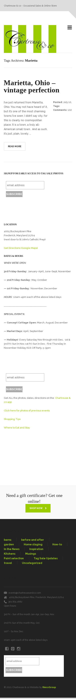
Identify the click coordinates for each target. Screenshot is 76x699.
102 (70, 110)
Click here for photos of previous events (27, 410)
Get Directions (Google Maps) (21, 248)
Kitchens (9, 553)
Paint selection (14, 558)
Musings (30, 553)
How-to (57, 544)
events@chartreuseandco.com (24, 593)
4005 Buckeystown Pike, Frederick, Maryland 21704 (36, 597)
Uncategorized (32, 563)
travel (8, 563)
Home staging (33, 544)
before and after (32, 539)
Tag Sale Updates (46, 558)
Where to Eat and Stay (17, 427)
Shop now (36, 508)
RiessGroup (49, 687)
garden (9, 544)
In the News (11, 549)
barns (7, 539)
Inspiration (36, 549)
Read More (14, 146)
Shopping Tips (12, 419)
